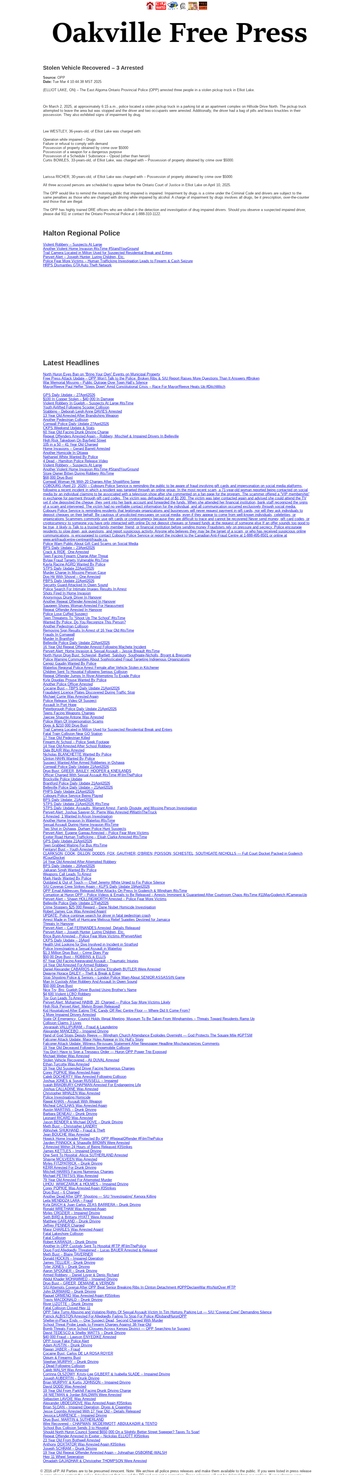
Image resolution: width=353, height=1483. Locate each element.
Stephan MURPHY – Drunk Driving (70, 1362)
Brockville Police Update (62, 779)
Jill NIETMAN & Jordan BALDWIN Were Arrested (82, 1395)
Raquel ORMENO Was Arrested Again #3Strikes (81, 1295)
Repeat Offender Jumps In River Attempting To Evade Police (91, 676)
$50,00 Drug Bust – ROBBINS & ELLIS (74, 957)
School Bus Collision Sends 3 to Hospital (76, 1428)
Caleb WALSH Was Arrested (66, 1370)
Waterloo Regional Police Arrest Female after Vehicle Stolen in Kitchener (101, 667)
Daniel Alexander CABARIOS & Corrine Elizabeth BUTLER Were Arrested (102, 969)
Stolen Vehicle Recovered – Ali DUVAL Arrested (81, 1060)
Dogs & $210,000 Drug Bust (65, 725)
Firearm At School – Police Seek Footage (76, 742)
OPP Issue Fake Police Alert (66, 1341)
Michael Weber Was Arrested (66, 1056)
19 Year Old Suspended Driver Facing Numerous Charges (89, 1068)
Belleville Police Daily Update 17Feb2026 (76, 903)
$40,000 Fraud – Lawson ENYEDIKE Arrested (79, 1337)
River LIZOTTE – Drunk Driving (68, 1304)
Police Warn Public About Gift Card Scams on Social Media (90, 544)
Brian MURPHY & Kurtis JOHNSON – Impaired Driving (86, 1382)
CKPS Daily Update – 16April (66, 940)
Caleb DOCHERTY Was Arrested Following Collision (84, 1077)
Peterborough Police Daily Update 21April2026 (80, 709)
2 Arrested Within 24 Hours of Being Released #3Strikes (87, 1147)
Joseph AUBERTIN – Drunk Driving (71, 1378)
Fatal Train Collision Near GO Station (72, 734)
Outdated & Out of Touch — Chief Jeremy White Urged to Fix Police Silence (104, 882)
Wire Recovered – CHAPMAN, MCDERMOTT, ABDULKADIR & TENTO (100, 1424)
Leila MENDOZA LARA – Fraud (68, 1200)
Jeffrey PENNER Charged (63, 1225)
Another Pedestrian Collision (65, 420)
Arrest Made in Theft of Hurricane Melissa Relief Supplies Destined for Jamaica (106, 920)
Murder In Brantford (58, 639)
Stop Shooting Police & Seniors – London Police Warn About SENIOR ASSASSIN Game (114, 977)
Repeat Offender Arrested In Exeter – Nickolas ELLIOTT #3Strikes (96, 1436)
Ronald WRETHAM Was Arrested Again (74, 1209)
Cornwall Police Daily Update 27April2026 (76, 424)
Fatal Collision (54, 1238)
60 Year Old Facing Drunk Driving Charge (76, 432)
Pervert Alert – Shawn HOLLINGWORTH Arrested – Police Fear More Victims (105, 899)
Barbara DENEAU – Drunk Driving (70, 1114)
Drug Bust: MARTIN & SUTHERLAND (73, 1419)
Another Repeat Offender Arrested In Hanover (79, 601)
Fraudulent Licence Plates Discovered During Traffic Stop (89, 692)
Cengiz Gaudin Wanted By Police (69, 663)
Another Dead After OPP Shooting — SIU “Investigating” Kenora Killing (99, 1196)
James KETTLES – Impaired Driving (72, 1151)
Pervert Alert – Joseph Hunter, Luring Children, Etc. (84, 257)
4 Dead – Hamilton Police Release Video (75, 461)
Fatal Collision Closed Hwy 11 (66, 1308)
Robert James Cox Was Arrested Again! (74, 911)
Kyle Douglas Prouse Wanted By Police (74, 680)
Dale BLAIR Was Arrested (63, 750)
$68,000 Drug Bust (58, 477)
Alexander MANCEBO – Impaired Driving (75, 1031)
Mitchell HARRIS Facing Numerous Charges (78, 1172)
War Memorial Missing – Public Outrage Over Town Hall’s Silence (95, 382)
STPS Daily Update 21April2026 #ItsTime (76, 804)
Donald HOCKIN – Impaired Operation (73, 1258)
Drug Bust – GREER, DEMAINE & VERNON (78, 1283)
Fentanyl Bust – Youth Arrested (68, 849)
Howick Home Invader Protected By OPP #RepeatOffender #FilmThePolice (103, 1138)
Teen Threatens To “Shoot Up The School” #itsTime (84, 618)
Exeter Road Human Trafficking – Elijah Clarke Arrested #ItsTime (95, 837)
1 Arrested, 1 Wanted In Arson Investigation (78, 816)
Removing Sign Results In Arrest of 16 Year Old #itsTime (88, 630)
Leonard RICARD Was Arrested (68, 1118)
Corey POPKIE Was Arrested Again (71, 1072)
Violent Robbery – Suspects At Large (72, 244)
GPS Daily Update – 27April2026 (69, 395)
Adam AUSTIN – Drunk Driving (67, 1345)
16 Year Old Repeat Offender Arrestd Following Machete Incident (94, 647)
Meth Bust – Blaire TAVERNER (68, 1254)
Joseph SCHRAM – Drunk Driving (70, 1448)
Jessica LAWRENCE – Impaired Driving (75, 1415)
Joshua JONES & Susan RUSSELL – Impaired (80, 1081)
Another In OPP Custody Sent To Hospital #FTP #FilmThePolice (94, 1246)
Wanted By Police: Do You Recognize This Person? (84, 622)
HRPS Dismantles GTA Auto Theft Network (77, 265)
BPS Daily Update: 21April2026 (68, 800)
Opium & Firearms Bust (62, 1357)
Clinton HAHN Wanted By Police (69, 758)
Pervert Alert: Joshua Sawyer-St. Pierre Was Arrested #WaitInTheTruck (100, 812)
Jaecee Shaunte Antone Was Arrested (73, 717)
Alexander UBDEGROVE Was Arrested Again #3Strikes (87, 1403)
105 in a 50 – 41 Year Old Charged (70, 444)
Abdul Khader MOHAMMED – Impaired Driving (80, 1279)
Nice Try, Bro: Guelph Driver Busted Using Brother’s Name (90, 990)
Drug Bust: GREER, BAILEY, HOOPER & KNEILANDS (87, 771)
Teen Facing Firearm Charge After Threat (75, 556)
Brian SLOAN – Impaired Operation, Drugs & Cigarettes (87, 1407)
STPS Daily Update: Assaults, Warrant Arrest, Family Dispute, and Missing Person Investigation (120, 808)
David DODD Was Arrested (64, 1386)
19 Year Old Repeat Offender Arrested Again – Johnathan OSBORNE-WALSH (105, 1452)
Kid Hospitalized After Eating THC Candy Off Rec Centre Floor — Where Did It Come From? (116, 1010)
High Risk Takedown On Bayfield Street (74, 440)
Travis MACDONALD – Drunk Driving (72, 1300)
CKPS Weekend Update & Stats (69, 428)
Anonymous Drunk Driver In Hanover (72, 597)
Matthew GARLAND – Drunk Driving (71, 1221)
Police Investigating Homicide (66, 1097)
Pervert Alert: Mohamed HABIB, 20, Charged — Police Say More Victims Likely (106, 1002)
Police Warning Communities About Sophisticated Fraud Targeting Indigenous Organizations (116, 659)
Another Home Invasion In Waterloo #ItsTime (79, 820)
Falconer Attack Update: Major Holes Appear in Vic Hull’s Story (93, 1039)
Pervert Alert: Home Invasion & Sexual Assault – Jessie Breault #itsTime (101, 651)
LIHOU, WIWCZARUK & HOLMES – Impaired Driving (85, 1184)
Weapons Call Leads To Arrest (67, 874)
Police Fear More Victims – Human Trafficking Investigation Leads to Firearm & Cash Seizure (118, 261)
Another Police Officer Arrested (68, 684)
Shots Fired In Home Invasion (67, 593)
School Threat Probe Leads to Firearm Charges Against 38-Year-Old (97, 1324)
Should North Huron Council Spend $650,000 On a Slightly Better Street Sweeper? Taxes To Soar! (121, 1432)
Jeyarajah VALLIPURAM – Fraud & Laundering (80, 1027)
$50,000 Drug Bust (58, 986)
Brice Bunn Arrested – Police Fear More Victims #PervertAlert (92, 936)
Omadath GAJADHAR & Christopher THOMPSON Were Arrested (95, 1461)
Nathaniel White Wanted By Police (70, 457)
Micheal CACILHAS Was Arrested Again (75, 1105)
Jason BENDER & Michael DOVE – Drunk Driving (83, 1122)
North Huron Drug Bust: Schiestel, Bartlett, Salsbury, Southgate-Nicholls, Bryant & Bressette (117, 655)
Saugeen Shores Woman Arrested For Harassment (83, 606)
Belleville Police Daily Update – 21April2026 (78, 787)
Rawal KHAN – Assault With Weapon (72, 1101)
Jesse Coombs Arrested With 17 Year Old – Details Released (92, 1411)
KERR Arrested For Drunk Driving (69, 1167)
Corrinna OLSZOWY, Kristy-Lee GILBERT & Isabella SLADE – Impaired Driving (106, 1374)
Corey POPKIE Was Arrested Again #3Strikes (79, 1188)
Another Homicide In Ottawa (65, 453)
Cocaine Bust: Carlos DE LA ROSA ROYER (78, 1353)
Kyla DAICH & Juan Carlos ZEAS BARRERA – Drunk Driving (92, 1205)
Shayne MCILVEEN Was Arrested (70, 1159)
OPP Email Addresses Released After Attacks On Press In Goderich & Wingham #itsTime (115, 891)
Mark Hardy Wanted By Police (67, 878)
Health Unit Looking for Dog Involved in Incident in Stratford (90, 944)
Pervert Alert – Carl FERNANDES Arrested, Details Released (91, 928)
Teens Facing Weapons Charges (69, 713)
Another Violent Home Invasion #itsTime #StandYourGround (91, 249)
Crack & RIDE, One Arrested (66, 552)
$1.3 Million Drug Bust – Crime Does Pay (76, 953)
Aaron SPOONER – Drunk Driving (70, 1271)
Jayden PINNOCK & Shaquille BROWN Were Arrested (86, 1143)
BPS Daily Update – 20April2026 (69, 866)
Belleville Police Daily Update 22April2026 (76, 643)
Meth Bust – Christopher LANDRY (70, 1126)
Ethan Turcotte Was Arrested (66, 1064)
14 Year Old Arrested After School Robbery (77, 746)
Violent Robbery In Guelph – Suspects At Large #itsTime (88, 403)
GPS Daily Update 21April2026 (67, 841)
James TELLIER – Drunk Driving (69, 1262)
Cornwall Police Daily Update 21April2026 (76, 767)
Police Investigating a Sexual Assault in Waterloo (82, 948)
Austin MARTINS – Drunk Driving (69, 1110)
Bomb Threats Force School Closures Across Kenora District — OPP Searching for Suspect (116, 1329)
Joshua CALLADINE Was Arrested (70, 1089)
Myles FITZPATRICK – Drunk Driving (72, 1163)
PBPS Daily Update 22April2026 (68, 581)
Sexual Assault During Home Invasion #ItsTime (81, 824)
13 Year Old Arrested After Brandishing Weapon (81, 415)
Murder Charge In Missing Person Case (74, 572)
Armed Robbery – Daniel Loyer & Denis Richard (81, 1275)
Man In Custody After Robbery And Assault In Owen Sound (90, 981)
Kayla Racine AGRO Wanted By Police (74, 564)
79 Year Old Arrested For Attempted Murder (77, 1180)
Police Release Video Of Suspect (70, 701)
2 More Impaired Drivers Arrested (69, 1015)
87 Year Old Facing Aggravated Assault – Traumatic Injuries (90, 961)
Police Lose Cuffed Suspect (65, 614)
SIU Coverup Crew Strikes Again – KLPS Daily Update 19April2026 (96, 886)
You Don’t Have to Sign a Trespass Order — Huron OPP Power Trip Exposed (105, 1052)
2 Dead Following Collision (64, 1366)
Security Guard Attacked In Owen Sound (75, 585)
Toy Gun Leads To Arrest (63, 998)
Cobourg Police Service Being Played (73, 796)
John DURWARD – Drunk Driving (69, 1291)
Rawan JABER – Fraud (61, 1349)
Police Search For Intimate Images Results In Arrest (85, 589)
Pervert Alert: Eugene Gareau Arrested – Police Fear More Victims (96, 833)
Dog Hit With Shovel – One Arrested (71, 577)
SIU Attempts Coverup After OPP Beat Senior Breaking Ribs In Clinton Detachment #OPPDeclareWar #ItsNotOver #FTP (139, 1287)
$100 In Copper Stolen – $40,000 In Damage (78, 399)
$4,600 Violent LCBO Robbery (67, 994)
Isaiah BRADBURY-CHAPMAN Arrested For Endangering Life (92, 1085)
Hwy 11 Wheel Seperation (63, 1457)
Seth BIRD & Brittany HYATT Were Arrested (78, 1217)
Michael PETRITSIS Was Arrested (70, 1176)
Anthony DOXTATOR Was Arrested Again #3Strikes (84, 1444)
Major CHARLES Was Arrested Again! (73, 1229)
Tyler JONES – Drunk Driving (66, 1267)
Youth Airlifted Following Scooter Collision (76, 407)
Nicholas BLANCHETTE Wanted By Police (77, 754)
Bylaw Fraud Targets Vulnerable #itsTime (76, 560)
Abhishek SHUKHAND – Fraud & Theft (74, 1130)
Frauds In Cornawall (59, 634)
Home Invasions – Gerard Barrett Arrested (76, 448)
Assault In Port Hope (59, 705)
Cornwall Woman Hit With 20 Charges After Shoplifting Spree (91, 482)
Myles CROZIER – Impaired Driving (71, 1213)
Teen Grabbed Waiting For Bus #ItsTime (75, 845)
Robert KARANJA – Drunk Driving (70, 1242)
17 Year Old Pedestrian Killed (66, 738)
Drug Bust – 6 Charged (61, 1192)
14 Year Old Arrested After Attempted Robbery (79, 862)
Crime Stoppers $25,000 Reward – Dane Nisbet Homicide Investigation (99, 907)
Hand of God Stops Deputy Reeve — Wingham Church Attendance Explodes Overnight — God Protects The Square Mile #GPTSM (147, 1035)
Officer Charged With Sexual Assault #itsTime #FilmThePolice (92, 775)
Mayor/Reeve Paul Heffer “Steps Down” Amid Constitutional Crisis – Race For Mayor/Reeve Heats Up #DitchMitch (134, 387)
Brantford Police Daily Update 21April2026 (76, 783)
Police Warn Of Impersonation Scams (73, 721)
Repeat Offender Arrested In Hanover (72, 610)
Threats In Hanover (58, 924)
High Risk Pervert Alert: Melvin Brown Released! (81, 1006)
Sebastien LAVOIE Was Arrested (69, 1399)
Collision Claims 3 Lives (62, 1023)
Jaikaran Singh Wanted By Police (70, 870)
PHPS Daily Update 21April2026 (68, 791)
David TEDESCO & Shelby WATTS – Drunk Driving (84, 1333)
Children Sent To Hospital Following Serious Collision (85, 672)
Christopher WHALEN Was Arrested (71, 1093)
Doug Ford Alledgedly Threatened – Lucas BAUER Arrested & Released (100, 1250)
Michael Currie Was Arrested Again (70, 696)
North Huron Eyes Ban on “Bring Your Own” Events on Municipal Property (101, 374)
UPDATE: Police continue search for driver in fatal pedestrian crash (97, 915)
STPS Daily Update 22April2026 (68, 568)
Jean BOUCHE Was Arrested (66, 1134)
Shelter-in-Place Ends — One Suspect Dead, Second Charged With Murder (103, 1320)
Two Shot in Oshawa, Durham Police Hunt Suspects (84, 829)
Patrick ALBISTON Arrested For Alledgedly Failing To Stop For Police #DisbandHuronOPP (115, 1316)
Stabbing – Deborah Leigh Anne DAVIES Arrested (82, 411)
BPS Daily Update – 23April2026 (69, 548)
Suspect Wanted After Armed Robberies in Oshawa (83, 763)
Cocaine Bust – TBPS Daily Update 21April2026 (81, 688)
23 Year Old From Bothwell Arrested (71, 1440)
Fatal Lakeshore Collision (63, 1234)
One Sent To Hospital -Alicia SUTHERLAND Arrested (85, 1155)
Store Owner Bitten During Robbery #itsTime (78, 473)
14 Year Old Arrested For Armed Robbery (75, 965)
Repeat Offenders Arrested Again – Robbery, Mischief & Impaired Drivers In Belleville (111, 436)
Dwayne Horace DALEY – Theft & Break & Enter (82, 973)
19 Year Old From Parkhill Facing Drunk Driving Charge (87, 1391)
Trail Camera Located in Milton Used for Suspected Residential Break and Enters (107, 253)
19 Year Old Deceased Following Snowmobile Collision (86, 1048)
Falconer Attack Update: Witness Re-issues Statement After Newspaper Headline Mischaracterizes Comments (131, 1043)
